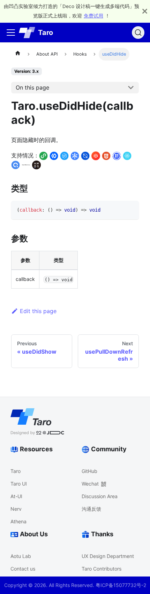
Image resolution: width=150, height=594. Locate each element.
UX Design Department (108, 556)
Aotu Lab (20, 556)
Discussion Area (100, 496)
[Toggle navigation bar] (11, 32)
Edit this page (38, 310)
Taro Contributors (101, 569)
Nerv (16, 509)
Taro (15, 471)
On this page (32, 87)
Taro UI (18, 484)
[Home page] (17, 54)
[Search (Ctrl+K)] (138, 32)
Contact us (22, 569)
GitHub (89, 471)
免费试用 (93, 16)
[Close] (145, 11)
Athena (18, 521)
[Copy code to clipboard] (130, 209)
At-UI (16, 496)
